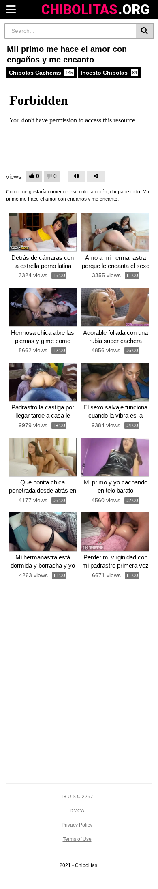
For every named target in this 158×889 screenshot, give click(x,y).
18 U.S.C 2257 (77, 796)
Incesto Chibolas (109, 72)
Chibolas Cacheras (41, 72)
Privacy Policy (77, 825)
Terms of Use (77, 839)
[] (145, 31)
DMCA (77, 811)
